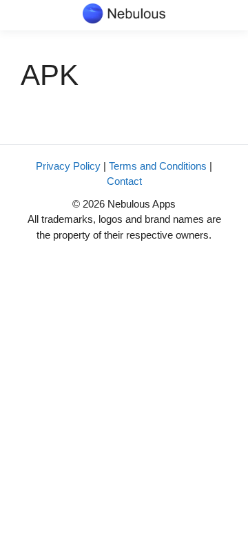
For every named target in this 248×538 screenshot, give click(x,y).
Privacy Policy (68, 166)
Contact (124, 181)
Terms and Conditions (158, 166)
